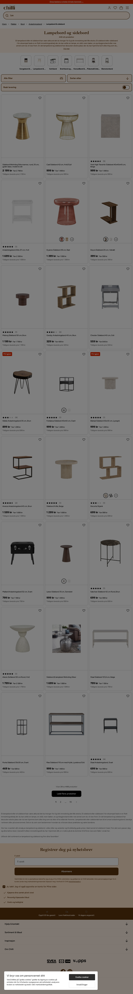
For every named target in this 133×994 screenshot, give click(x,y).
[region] (51, 980)
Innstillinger (82, 984)
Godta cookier (82, 977)
